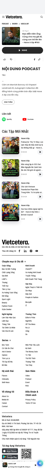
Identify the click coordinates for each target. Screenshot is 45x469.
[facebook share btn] (34, 59)
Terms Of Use (30, 403)
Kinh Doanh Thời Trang (33, 279)
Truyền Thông (30, 275)
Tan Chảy (28, 365)
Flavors (4, 375)
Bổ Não (4, 365)
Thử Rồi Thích (30, 358)
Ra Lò (27, 327)
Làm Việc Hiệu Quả (8, 317)
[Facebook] (19, 251)
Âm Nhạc (28, 290)
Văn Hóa (28, 284)
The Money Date (31, 351)
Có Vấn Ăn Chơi (7, 348)
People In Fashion (31, 297)
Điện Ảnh (28, 294)
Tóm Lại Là (6, 358)
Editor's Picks (30, 317)
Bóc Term (5, 345)
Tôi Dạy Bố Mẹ (7, 361)
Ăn (26, 334)
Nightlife (28, 321)
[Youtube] (36, 251)
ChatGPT (28, 269)
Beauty (4, 302)
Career (4, 403)
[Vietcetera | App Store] (10, 450)
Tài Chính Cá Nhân (8, 327)
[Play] (35, 465)
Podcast (28, 379)
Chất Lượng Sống (8, 272)
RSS (27, 385)
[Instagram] (31, 251)
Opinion (4, 355)
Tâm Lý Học (6, 289)
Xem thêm (8, 102)
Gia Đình (5, 275)
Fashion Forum (7, 306)
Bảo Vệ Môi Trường (9, 269)
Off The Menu (30, 324)
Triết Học (5, 285)
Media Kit (5, 399)
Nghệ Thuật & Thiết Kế (33, 287)
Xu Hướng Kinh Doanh (33, 272)
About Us (5, 396)
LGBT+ (4, 279)
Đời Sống (5, 296)
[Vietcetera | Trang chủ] (14, 16)
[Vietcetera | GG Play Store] (10, 456)
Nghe (24, 50)
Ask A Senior (6, 351)
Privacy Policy (30, 399)
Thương (4, 282)
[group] (34, 465)
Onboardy (5, 379)
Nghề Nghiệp (7, 314)
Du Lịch (28, 302)
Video (27, 375)
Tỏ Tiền (28, 355)
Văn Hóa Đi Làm (7, 331)
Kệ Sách (28, 348)
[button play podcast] (40, 152)
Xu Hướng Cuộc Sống (10, 292)
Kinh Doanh (30, 265)
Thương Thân (30, 361)
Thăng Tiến (6, 324)
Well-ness (5, 382)
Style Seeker (6, 309)
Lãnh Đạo (5, 321)
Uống (27, 331)
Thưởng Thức (30, 314)
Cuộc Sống (6, 265)
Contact (5, 406)
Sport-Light (6, 299)
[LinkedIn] (25, 251)
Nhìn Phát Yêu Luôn (32, 345)
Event (27, 382)
